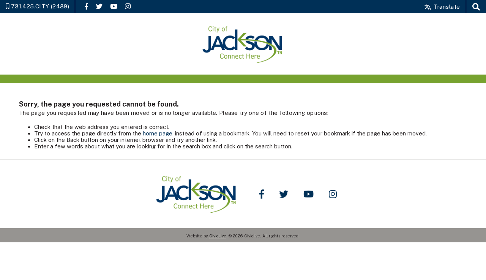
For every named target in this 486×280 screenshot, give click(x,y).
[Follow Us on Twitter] (99, 6)
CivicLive (217, 236)
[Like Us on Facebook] (86, 6)
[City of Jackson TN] (243, 44)
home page (157, 133)
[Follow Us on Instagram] (128, 6)
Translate (446, 6)
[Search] (476, 6)
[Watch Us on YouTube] (113, 6)
